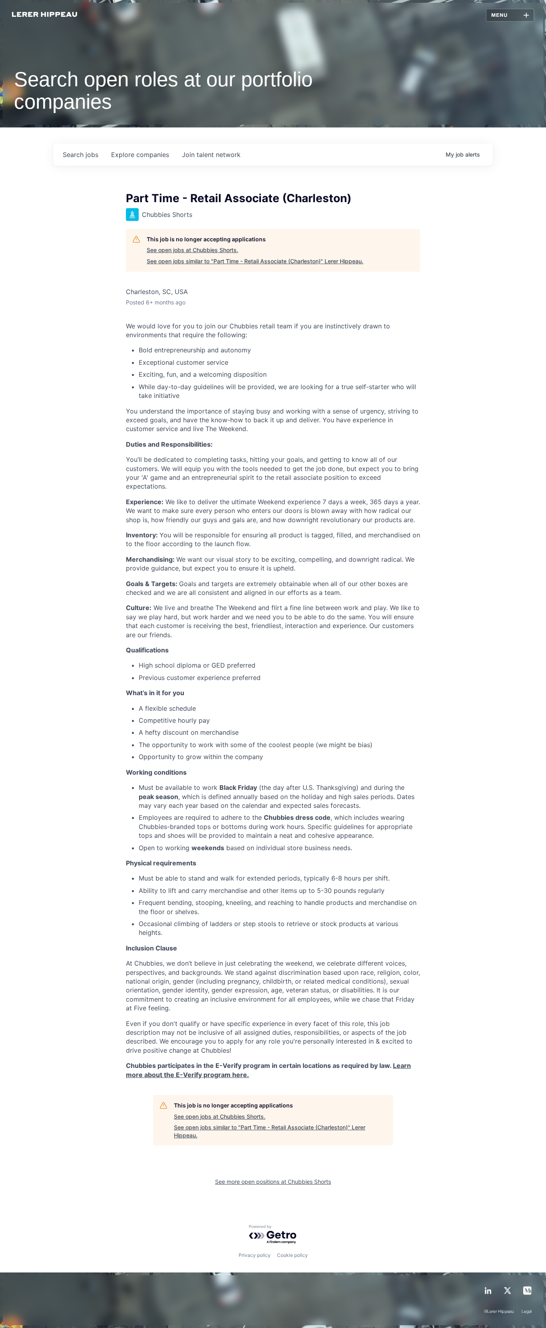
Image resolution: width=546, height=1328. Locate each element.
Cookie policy (292, 1255)
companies (140, 155)
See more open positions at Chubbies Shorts (273, 1181)
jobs (80, 155)
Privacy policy (255, 1255)
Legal (527, 1312)
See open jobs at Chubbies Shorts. (192, 250)
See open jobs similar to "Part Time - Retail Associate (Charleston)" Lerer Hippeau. (255, 261)
